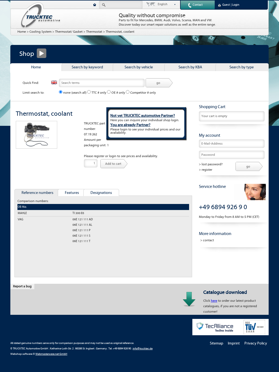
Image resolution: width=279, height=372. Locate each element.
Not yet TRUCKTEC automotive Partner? (142, 116)
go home (94, 5)
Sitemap (216, 343)
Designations (101, 193)
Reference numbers (37, 193)
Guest (226, 5)
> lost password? (211, 164)
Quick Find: (31, 83)
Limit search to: (33, 92)
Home (21, 31)
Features (72, 193)
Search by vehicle (139, 67)
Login (235, 5)
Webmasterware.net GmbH (51, 354)
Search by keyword (87, 67)
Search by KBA (190, 67)
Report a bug (22, 286)
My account (209, 135)
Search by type (241, 67)
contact (208, 240)
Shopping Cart (212, 106)
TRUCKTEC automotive (40, 15)
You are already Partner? (130, 125)
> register (205, 170)
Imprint (234, 343)
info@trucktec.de (143, 348)
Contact (198, 5)
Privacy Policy (255, 343)
